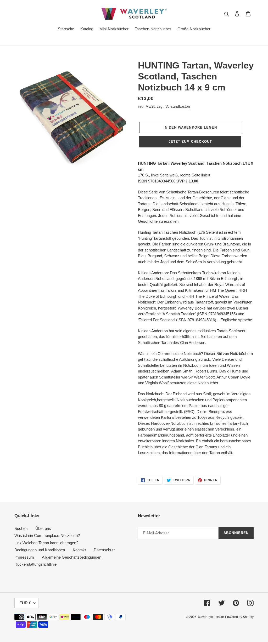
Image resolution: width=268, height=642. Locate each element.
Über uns (43, 528)
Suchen (20, 528)
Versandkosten (177, 106)
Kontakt (79, 550)
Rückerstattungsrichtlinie (35, 564)
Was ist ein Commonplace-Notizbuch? (47, 535)
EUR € (25, 603)
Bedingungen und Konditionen (39, 550)
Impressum (24, 557)
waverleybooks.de (211, 617)
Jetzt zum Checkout (190, 142)
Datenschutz (104, 550)
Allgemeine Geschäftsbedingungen (71, 557)
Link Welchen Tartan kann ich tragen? (46, 543)
